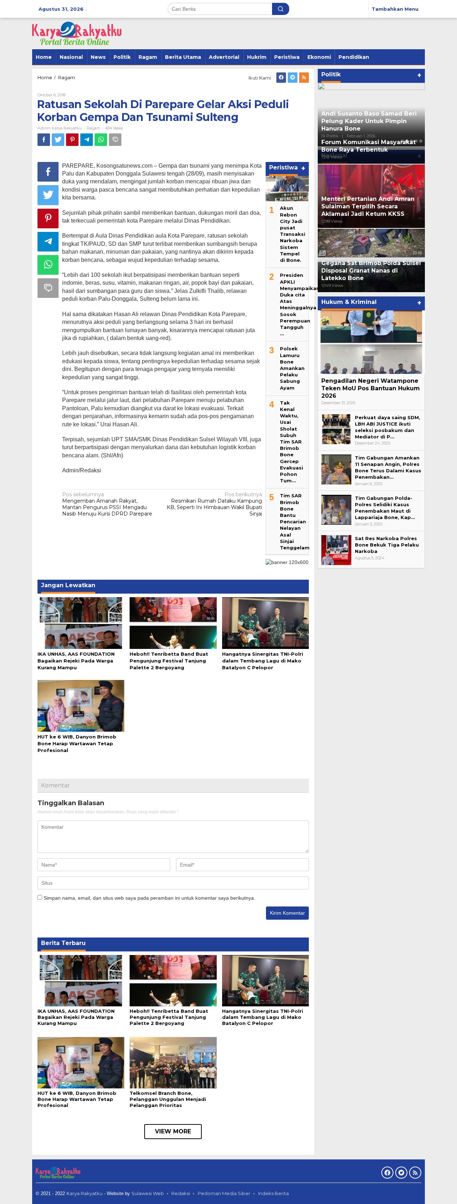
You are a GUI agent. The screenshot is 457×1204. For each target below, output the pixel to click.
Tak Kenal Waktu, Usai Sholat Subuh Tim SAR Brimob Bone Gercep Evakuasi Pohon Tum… (291, 441)
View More (173, 1131)
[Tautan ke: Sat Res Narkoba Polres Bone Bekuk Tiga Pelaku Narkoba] (336, 550)
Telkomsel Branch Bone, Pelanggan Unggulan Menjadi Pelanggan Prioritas (168, 1099)
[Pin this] (72, 139)
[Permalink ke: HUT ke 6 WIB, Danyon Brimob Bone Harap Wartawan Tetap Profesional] (80, 705)
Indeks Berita (273, 1193)
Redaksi (180, 1193)
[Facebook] (281, 77)
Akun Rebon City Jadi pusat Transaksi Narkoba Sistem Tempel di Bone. (292, 234)
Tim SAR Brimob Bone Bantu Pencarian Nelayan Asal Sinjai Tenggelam (295, 521)
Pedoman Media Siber (224, 1193)
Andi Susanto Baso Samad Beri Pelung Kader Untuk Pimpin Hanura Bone (369, 121)
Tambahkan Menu (395, 9)
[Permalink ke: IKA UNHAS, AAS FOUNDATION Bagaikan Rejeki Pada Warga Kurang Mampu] (80, 622)
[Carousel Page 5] (420, 141)
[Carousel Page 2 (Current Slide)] (406, 141)
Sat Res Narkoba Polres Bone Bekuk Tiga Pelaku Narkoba (387, 544)
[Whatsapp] (101, 139)
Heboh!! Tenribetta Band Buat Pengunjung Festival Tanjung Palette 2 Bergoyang (169, 660)
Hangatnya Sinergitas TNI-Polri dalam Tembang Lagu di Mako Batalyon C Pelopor (262, 660)
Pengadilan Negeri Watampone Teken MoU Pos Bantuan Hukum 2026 (370, 388)
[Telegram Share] (86, 139)
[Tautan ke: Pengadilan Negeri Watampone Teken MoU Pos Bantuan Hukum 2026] (371, 342)
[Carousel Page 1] (402, 141)
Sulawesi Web (147, 1193)
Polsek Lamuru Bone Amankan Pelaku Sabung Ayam (292, 368)
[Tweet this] (58, 139)
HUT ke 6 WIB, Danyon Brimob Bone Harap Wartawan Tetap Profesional (76, 743)
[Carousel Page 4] (416, 141)
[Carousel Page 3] (411, 141)
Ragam (93, 128)
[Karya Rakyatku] (76, 33)
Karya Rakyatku (84, 1193)
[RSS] (304, 77)
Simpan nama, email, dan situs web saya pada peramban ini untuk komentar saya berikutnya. (149, 898)
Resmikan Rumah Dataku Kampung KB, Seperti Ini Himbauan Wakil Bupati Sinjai (214, 504)
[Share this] (43, 139)
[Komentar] (115, 139)
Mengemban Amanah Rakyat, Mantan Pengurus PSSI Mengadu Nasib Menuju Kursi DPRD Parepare (107, 504)
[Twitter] (292, 77)
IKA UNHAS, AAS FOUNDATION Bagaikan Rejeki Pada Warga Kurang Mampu (76, 660)
